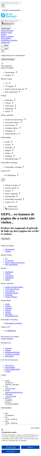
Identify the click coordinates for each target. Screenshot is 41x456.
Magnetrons (9, 278)
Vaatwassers (9, 276)
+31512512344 (10, 396)
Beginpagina (6, 239)
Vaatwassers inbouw (12, 289)
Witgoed (8, 310)
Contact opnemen (7, 338)
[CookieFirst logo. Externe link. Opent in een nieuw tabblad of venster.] (2, 430)
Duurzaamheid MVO (12, 369)
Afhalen (8, 350)
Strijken (8, 312)
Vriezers (8, 274)
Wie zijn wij (9, 365)
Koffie (7, 304)
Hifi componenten (11, 264)
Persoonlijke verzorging (9, 40)
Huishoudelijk (6, 38)
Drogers (8, 251)
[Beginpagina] (9, 18)
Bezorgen (8, 348)
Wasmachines (10, 249)
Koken (7, 280)
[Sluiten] (3, 51)
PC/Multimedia (10, 331)
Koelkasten (9, 272)
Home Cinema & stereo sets (14, 262)
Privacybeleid (35, 428)
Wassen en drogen (7, 30)
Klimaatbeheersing (11, 316)
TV (6, 259)
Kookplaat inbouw (11, 293)
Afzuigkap (9, 295)
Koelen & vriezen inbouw (14, 287)
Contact (8, 371)
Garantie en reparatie (12, 354)
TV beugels (9, 261)
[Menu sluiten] (3, 6)
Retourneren (9, 356)
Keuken (3, 34)
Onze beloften (10, 367)
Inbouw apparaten (7, 36)
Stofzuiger (8, 308)
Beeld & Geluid (6, 32)
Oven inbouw (10, 291)
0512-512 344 (10, 388)
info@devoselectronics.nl (14, 392)
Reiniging (8, 314)
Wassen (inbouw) (11, 297)
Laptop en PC (5, 42)
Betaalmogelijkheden (12, 352)
